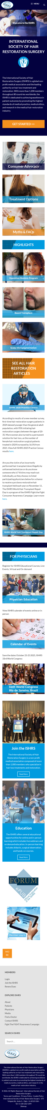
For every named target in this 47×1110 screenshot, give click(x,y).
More (7, 953)
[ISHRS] (7, 5)
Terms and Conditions (12, 1096)
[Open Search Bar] (44, 5)
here (4, 499)
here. (11, 451)
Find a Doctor (11, 1017)
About (7, 1002)
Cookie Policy (38, 1096)
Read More (23, 774)
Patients (8, 1006)
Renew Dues (10, 986)
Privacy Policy (26, 1096)
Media (8, 1013)
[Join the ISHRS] (23, 741)
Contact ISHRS (11, 1020)
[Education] (23, 821)
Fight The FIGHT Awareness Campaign (22, 1024)
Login (7, 979)
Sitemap (23, 1106)
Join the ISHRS (23, 748)
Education (23, 828)
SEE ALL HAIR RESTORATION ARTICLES (23, 368)
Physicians (9, 1009)
